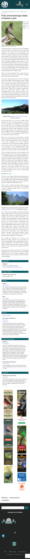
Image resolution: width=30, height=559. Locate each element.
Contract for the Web (15, 512)
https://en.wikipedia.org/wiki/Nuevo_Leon (12, 267)
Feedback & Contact (12, 551)
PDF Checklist (6, 285)
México (23, 11)
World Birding (9, 11)
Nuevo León (4, 13)
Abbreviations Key (7, 315)
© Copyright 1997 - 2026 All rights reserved (14, 554)
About (5, 551)
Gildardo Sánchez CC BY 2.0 (9, 209)
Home (2, 11)
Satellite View (6, 321)
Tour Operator (6, 343)
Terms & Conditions (22, 551)
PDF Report (5, 377)
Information (5, 320)
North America (17, 11)
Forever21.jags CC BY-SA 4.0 (19, 116)
